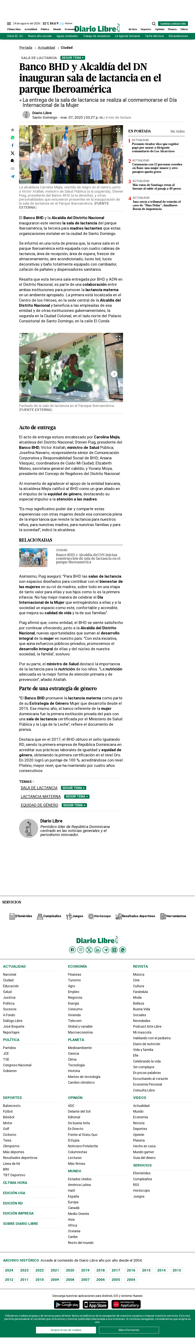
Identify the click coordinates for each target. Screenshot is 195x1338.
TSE (6, 1059)
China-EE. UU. (15, 36)
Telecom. (75, 1021)
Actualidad (30, 29)
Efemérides (142, 1173)
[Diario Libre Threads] (114, 950)
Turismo (74, 980)
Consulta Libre (144, 1090)
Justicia (9, 997)
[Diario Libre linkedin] (97, 950)
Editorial (74, 1117)
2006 (100, 1279)
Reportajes (11, 1032)
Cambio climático (81, 1082)
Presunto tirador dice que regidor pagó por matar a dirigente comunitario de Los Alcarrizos (155, 148)
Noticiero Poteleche (83, 1146)
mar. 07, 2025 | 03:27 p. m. (82, 117)
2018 (100, 1270)
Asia (71, 1219)
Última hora (15, 1182)
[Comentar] (12, 161)
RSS (136, 1185)
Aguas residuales (67, 36)
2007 (85, 1279)
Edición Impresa (18, 1213)
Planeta (172, 29)
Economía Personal (147, 1084)
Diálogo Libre (12, 1021)
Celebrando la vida (147, 1061)
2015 (146, 1270)
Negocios (75, 997)
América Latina (79, 1185)
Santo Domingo (44, 117)
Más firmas (76, 1164)
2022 (39, 1270)
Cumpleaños (142, 1179)
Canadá (73, 1208)
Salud (7, 992)
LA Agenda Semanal (127, 36)
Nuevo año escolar (40, 36)
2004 (131, 1279)
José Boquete (13, 1026)
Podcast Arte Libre (147, 1026)
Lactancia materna (41, 797)
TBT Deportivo (14, 1175)
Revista (133, 29)
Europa (73, 1202)
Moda (137, 997)
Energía (73, 1003)
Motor (7, 1123)
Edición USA (14, 1193)
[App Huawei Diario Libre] (126, 1304)
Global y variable (80, 1026)
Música (138, 974)
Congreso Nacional (17, 1065)
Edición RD (13, 1203)
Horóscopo (141, 1190)
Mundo (57, 29)
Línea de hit (11, 1164)
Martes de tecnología (84, 1077)
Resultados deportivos (20, 1158)
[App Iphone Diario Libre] (95, 1304)
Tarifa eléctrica (154, 36)
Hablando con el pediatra (152, 1038)
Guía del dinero (144, 1158)
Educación (11, 986)
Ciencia (73, 1053)
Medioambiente (80, 1048)
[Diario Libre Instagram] (80, 949)
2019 (85, 1270)
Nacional (9, 974)
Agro (71, 986)
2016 (131, 1270)
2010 (39, 1279)
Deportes (146, 29)
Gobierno (10, 1071)
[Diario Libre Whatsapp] (122, 950)
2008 (70, 1279)
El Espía (73, 1140)
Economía (70, 29)
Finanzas (74, 974)
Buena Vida (141, 1009)
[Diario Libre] (97, 27)
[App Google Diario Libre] (67, 1304)
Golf (6, 1129)
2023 (24, 1270)
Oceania (74, 1231)
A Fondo (9, 1015)
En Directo (75, 1129)
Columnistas (77, 1152)
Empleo (73, 992)
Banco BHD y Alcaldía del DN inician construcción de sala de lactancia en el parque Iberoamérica (88, 558)
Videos (184, 29)
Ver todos (177, 131)
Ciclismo (9, 1135)
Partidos (9, 1048)
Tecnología (76, 1065)
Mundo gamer (143, 1152)
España (73, 1196)
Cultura (138, 986)
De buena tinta (79, 1123)
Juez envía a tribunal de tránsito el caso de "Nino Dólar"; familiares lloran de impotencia (157, 205)
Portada (25, 47)
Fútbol (8, 1111)
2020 (70, 1270)
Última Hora (14, 29)
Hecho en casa (144, 1146)
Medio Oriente (78, 1214)
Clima (72, 1059)
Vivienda (74, 1015)
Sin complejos (143, 1067)
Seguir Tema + (73, 57)
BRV (6, 1169)
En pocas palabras (147, 1073)
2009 (55, 1279)
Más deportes (13, 1152)
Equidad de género (39, 805)
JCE (6, 1053)
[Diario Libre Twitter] (89, 950)
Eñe (135, 1055)
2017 (116, 1270)
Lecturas (75, 1158)
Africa (72, 1225)
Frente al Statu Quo (82, 1135)
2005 (116, 1279)
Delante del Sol (79, 1111)
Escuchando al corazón (150, 1079)
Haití (71, 1190)
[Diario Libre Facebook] (72, 949)
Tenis (7, 1140)
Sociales (139, 1015)
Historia (74, 1071)
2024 (9, 1270)
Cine (136, 980)
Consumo (75, 1009)
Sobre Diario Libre (20, 1223)
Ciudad (61, 550)
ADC (71, 1106)
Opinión (159, 29)
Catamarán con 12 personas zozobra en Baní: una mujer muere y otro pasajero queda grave (157, 168)
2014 (161, 1270)
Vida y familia (143, 1050)
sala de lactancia (39, 788)
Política (45, 29)
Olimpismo (11, 1146)
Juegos (139, 1196)
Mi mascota (142, 1032)
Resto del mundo (81, 1243)
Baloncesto (11, 1106)
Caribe (73, 1237)
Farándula (140, 992)
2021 (55, 1270)
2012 (9, 1279)
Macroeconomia (80, 1032)
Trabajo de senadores (96, 36)
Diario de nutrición (146, 1044)
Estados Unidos (80, 1179)
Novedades (141, 1021)
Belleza (138, 1003)
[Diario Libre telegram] (105, 950)
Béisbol (8, 1117)
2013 (177, 1270)
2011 (24, 1279)
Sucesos (10, 1009)
